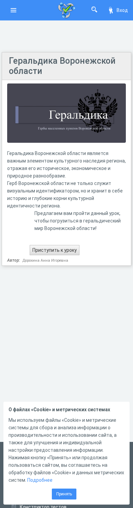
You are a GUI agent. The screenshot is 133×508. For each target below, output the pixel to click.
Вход (122, 10)
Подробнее (40, 480)
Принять (64, 494)
